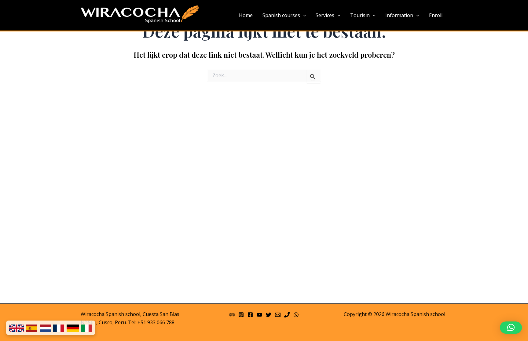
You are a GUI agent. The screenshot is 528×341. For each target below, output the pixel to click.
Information (399, 15)
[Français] (58, 328)
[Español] (31, 328)
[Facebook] (250, 314)
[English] (16, 328)
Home (246, 15)
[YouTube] (259, 314)
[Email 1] (277, 314)
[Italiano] (86, 328)
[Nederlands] (45, 328)
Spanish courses (281, 15)
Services (325, 15)
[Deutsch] (73, 328)
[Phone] (287, 314)
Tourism (360, 15)
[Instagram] (241, 314)
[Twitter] (268, 314)
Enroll (435, 15)
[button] (511, 327)
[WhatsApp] (296, 314)
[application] (303, 16)
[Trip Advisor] (232, 314)
